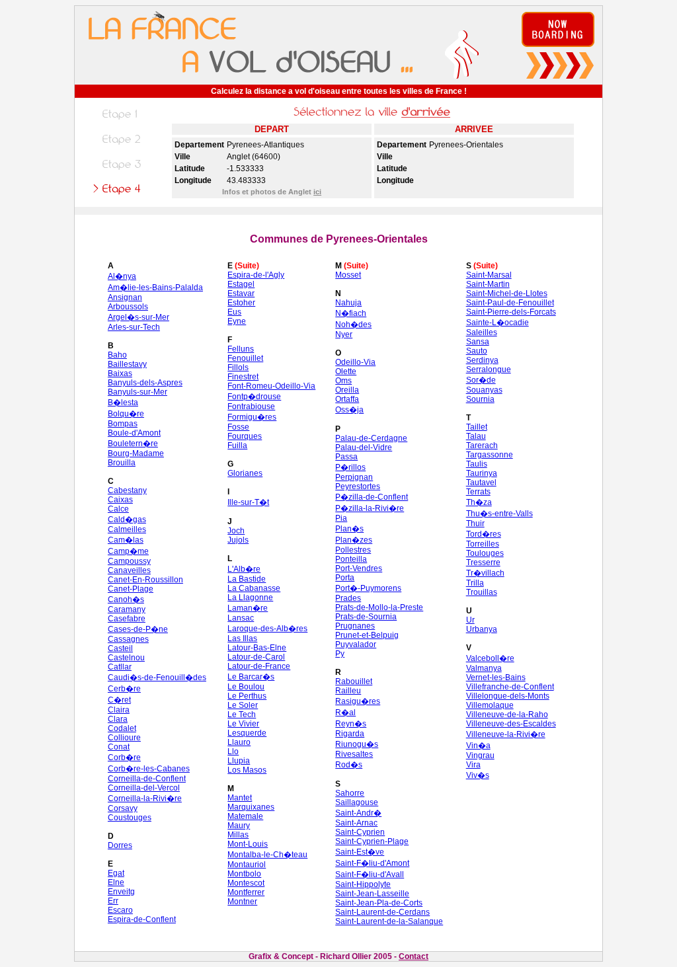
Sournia (480, 399)
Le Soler (242, 705)
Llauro (239, 742)
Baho (117, 355)
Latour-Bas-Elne (256, 647)
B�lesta (123, 402)
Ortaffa (347, 399)
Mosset (348, 275)
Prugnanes (355, 626)
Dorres (120, 845)
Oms (343, 380)
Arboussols (128, 306)
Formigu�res (251, 417)
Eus (234, 312)
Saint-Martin (488, 284)
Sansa (477, 341)
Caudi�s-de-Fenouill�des (157, 677)
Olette (345, 371)
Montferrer (245, 892)
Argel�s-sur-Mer (138, 317)
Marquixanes (250, 807)
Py (339, 653)
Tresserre (483, 562)
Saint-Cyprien (360, 832)
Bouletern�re (133, 443)
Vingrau (480, 755)
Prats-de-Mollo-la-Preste (379, 607)
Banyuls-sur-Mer (137, 392)
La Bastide (246, 579)
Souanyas (484, 390)
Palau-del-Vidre (363, 447)
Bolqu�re (126, 413)
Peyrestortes (357, 486)
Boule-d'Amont (134, 433)
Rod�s (348, 764)
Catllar (120, 667)
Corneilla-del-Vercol (144, 788)
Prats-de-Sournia (366, 616)
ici (317, 192)
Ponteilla (351, 559)
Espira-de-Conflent (142, 919)
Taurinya (481, 473)
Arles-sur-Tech (134, 327)
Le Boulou (245, 686)
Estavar (241, 293)
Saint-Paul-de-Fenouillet (510, 302)
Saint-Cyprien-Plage (372, 841)
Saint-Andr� (358, 813)
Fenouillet (245, 358)
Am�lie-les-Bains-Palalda (155, 287)
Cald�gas (127, 519)
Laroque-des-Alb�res (267, 628)
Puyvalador (355, 644)
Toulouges (485, 553)
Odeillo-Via (355, 362)
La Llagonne (250, 597)
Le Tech (241, 714)
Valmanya (484, 668)
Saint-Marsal (489, 275)
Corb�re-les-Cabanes (149, 768)
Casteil (120, 648)
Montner (242, 901)
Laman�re (247, 608)
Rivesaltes (354, 754)
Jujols (238, 540)
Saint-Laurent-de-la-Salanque (389, 921)
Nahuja (348, 302)
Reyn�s (350, 723)
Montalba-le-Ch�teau (267, 854)
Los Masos (246, 770)
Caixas (120, 499)
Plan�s (349, 528)
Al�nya (122, 276)
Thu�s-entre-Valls (499, 513)
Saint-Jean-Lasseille (372, 893)
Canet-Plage (130, 589)
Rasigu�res (357, 701)
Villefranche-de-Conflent (510, 686)
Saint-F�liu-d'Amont (372, 863)
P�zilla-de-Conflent (371, 497)
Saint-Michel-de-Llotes (506, 293)
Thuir (475, 523)
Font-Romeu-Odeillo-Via (271, 386)
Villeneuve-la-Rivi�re (505, 734)
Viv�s (477, 775)
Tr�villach (485, 573)
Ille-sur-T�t (248, 502)
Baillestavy (127, 364)
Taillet (476, 427)
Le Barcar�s (250, 676)
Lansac (240, 618)
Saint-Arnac (356, 823)
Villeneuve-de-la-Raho (507, 714)
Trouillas (481, 592)
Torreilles (482, 544)
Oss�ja (349, 409)
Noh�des (353, 324)
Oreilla (347, 390)
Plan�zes (353, 540)
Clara (118, 719)
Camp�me (128, 551)
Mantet (239, 797)
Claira (119, 710)
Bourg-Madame (136, 453)
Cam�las (125, 540)
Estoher (241, 302)
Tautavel (481, 482)
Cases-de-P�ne (138, 629)
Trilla (475, 583)
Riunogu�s (356, 744)
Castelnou (126, 657)
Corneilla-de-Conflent (147, 778)
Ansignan (125, 297)
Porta (344, 577)
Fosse (238, 427)
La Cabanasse (253, 588)
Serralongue (488, 369)
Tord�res (483, 534)
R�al (345, 712)
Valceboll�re (490, 658)
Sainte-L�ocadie (497, 322)
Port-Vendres (358, 568)
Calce (118, 509)
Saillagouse (356, 802)
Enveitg (121, 891)
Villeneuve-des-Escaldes (511, 723)
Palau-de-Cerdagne (371, 438)
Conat (119, 747)
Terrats (478, 491)
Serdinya (482, 360)
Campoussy (129, 561)
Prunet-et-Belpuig (367, 635)
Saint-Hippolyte (363, 884)
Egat (116, 873)
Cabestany (127, 490)
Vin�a (478, 745)
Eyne (236, 321)
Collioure (124, 737)
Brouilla (122, 462)
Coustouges (129, 817)
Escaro (120, 910)
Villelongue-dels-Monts (507, 696)
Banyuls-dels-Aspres (145, 382)
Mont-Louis (247, 844)
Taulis (476, 464)
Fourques (244, 436)
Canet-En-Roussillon (145, 579)
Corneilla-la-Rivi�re (145, 798)
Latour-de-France (258, 666)
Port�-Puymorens (368, 588)
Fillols (238, 367)
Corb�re (124, 757)
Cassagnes (128, 639)
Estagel (241, 284)
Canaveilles (129, 570)
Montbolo (244, 873)
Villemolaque (490, 705)
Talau (476, 436)
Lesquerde (246, 733)
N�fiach (350, 313)
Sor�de (481, 380)
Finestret (243, 376)
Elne (116, 882)
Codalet (122, 728)
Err (113, 901)
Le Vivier (243, 723)
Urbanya (481, 629)
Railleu (348, 690)
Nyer (343, 334)
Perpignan (354, 477)
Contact (413, 956)
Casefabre (126, 618)
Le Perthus (246, 696)
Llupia (238, 760)
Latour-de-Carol (256, 657)
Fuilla (237, 445)
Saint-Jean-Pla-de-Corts (378, 903)
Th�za (479, 502)
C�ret (119, 700)
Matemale (245, 816)
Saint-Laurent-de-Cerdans (382, 912)
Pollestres (353, 550)
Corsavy (123, 808)
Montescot (245, 883)
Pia (341, 518)
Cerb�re (124, 688)
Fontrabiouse (251, 406)
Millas (238, 834)
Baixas (120, 373)
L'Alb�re (243, 569)
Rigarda (349, 733)
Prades (348, 598)
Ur (470, 620)
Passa (346, 456)
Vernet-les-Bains (496, 677)
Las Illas (242, 638)
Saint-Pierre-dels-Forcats (511, 312)
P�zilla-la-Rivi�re (369, 508)
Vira (473, 764)
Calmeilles (127, 529)
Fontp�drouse (254, 396)
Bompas (123, 423)
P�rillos (350, 467)
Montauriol (246, 864)
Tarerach (482, 445)
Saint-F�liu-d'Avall (369, 874)
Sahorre (349, 793)
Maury (238, 825)
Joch (236, 530)
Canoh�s (126, 599)
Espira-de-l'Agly (255, 275)
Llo (233, 751)
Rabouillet (353, 681)
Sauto (476, 351)
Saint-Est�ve (359, 852)
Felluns (240, 349)
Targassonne (489, 454)
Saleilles (481, 332)
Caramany (126, 609)
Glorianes (244, 473)
